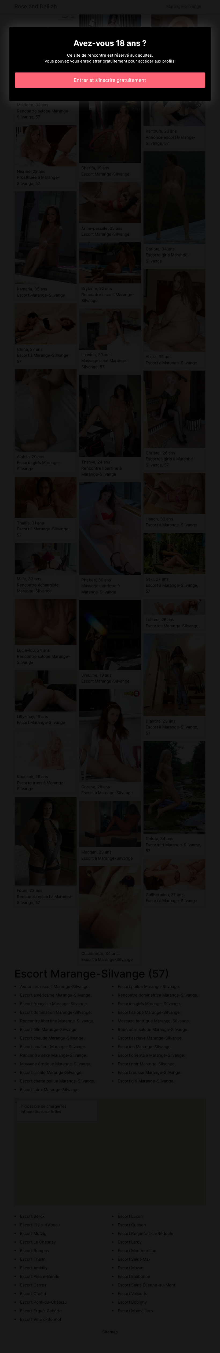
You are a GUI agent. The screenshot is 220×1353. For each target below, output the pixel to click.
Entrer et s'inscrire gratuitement (110, 80)
